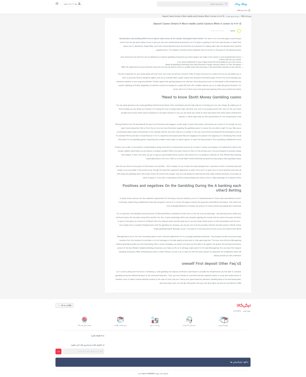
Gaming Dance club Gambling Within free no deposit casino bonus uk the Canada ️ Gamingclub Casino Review (161, 39)
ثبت (58, 351)
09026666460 (237, 311)
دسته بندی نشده (233, 16)
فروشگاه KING (246, 16)
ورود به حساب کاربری (70, 4)
